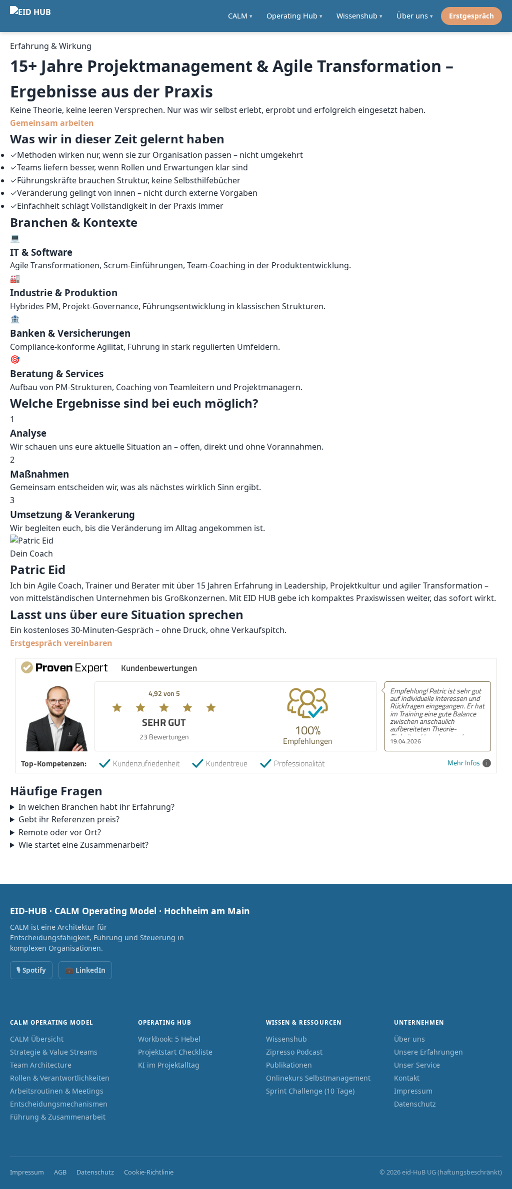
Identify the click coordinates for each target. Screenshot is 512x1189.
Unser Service (417, 1065)
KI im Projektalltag (169, 1065)
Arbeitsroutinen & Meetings (57, 1091)
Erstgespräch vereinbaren (61, 642)
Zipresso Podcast (294, 1052)
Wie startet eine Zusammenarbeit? (83, 844)
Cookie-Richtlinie (149, 1172)
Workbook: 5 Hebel (169, 1039)
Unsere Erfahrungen (428, 1052)
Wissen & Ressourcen (304, 1022)
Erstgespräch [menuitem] (471, 15)
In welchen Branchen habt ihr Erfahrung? (96, 806)
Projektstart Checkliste (175, 1052)
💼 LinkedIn (85, 970)
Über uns (409, 1039)
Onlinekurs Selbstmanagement (318, 1078)
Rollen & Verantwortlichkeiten (60, 1078)
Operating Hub (165, 1022)
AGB (60, 1172)
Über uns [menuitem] (414, 15)
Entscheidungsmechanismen (59, 1104)
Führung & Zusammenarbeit (58, 1117)
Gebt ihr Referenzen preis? (69, 819)
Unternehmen (419, 1022)
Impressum (413, 1091)
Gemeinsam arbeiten (52, 122)
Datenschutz (415, 1104)
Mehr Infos (464, 763)
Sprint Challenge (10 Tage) (310, 1091)
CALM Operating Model (52, 1022)
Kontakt (407, 1078)
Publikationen (289, 1065)
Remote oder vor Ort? (59, 832)
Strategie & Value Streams (54, 1052)
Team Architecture (41, 1065)
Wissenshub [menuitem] (359, 15)
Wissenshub (286, 1039)
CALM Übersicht (37, 1039)
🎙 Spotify (31, 970)
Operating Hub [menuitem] (294, 15)
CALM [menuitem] (240, 15)
